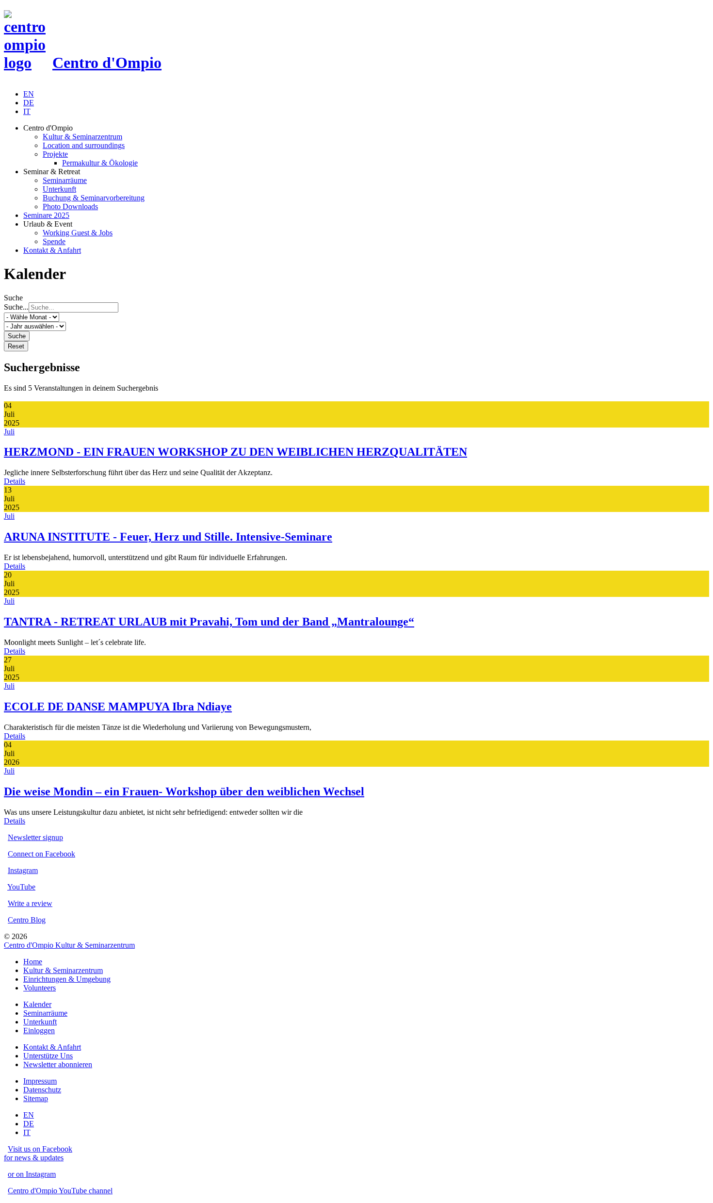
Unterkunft (40, 1022)
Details (14, 481)
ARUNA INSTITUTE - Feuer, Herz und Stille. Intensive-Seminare (168, 536)
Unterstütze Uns (48, 1056)
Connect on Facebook (41, 854)
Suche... (16, 307)
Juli (9, 432)
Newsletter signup (35, 837)
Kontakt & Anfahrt (52, 1047)
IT (27, 111)
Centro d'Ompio (107, 62)
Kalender (37, 1004)
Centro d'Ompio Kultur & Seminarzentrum (69, 945)
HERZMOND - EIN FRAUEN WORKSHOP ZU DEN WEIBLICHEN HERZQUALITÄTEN (235, 451)
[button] (366, 128)
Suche (17, 336)
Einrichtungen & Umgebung (67, 979)
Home (32, 961)
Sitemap (35, 1098)
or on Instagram (32, 1174)
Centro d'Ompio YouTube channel (60, 1191)
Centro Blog (27, 920)
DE (28, 103)
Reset (16, 346)
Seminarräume (45, 1013)
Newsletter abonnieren (57, 1064)
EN (28, 94)
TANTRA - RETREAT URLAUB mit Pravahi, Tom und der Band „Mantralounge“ (209, 621)
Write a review (30, 903)
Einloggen (39, 1030)
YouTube (21, 887)
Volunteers (39, 988)
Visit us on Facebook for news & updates (38, 1153)
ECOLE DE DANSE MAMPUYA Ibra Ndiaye (118, 706)
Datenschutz (42, 1090)
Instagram (23, 870)
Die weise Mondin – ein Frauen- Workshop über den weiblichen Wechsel (184, 791)
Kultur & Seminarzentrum (63, 970)
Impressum (40, 1081)
